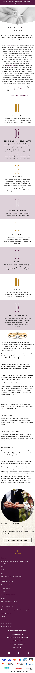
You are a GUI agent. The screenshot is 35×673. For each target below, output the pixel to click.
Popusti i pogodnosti (8, 595)
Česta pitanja (5, 588)
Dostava (3, 616)
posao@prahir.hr (17, 647)
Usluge (3, 598)
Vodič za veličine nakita (9, 601)
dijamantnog (17, 88)
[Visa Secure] (9, 660)
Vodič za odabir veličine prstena (11, 576)
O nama (3, 558)
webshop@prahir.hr (17, 634)
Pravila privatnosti (7, 607)
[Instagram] (28, 653)
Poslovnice (4, 570)
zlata (13, 65)
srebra (9, 65)
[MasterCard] (14, 660)
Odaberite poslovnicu (18, 540)
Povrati (3, 620)
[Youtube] (9, 653)
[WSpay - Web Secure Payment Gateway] (29, 668)
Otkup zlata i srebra (7, 585)
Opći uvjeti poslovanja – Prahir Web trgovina (15, 610)
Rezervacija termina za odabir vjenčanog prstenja (14, 562)
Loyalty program (6, 623)
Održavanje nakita (7, 582)
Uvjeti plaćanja (6, 613)
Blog (2, 566)
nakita (10, 45)
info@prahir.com (17, 641)
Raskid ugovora (6, 626)
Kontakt (3, 591)
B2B (2, 573)
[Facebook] (18, 653)
